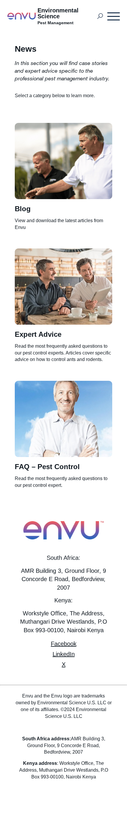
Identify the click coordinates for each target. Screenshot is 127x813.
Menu (114, 16)
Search (100, 16)
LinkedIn (64, 654)
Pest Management (56, 22)
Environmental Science (58, 13)
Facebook (63, 643)
